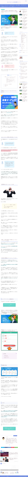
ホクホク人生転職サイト (14, 2)
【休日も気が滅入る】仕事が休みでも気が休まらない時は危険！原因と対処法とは (23, 64)
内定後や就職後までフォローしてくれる (11, 82)
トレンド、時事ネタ (11, 6)
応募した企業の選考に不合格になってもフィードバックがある (11, 80)
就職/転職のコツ (24, 38)
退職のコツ (24, 39)
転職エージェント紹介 (24, 37)
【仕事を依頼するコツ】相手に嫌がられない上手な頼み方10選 (23, 74)
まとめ (5, 86)
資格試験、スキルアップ (5, 6)
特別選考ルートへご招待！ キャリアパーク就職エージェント (9, 428)
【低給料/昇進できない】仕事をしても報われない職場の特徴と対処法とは (23, 78)
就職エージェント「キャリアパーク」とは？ (10, 76)
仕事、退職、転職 (2, 9)
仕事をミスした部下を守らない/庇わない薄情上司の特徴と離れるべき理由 (23, 67)
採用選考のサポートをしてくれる (10, 79)
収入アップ (24, 47)
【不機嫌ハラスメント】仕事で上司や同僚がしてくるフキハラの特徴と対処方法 (23, 71)
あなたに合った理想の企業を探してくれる (11, 78)
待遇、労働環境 (23, 44)
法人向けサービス (24, 42)
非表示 (10, 75)
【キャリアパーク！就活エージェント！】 (9, 305)
